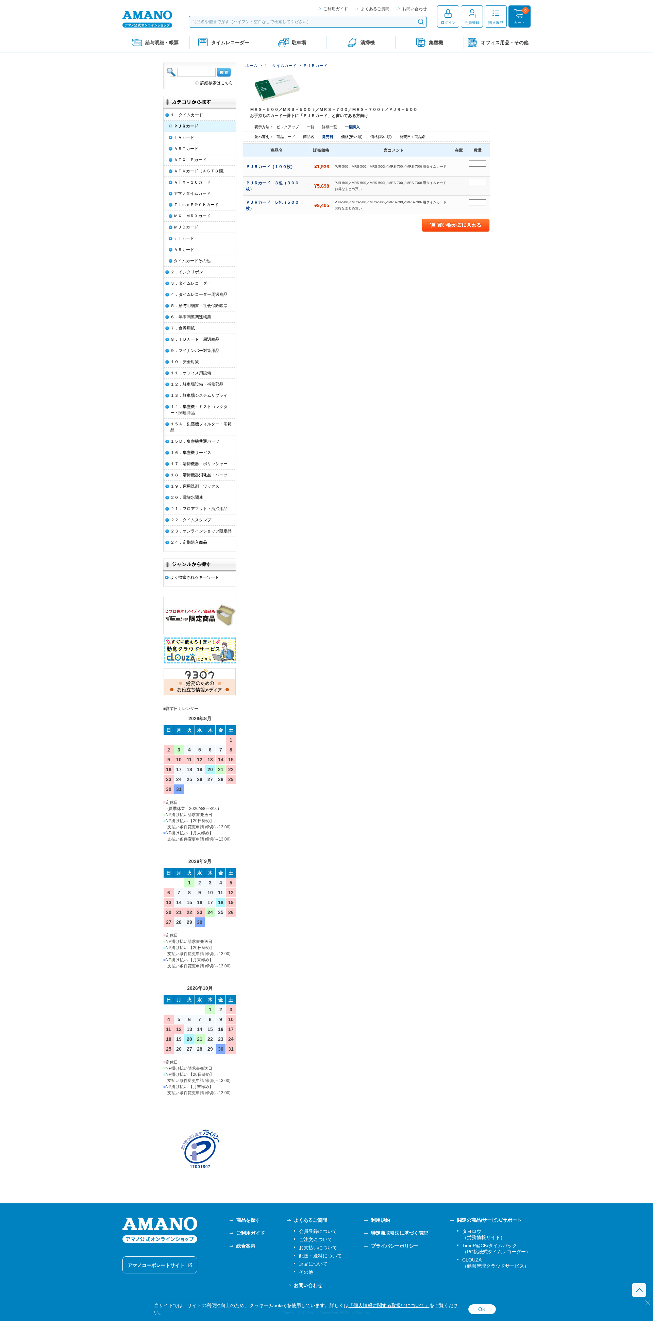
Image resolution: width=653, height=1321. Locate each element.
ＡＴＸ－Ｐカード (190, 159)
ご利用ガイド (335, 8)
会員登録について (318, 1231)
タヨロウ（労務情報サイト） (483, 1234)
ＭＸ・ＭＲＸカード (192, 216)
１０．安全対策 (184, 361)
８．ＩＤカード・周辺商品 (194, 339)
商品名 (309, 137)
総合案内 (245, 1246)
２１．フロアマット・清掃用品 (199, 508)
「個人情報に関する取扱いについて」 (389, 1305)
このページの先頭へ (639, 1290)
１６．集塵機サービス (190, 452)
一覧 (310, 127)
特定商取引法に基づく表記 (399, 1233)
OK (482, 1309)
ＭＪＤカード (186, 227)
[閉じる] (648, 1302)
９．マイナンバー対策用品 (194, 350)
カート (519, 22)
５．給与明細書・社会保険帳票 (199, 305)
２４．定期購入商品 (188, 542)
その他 (306, 1272)
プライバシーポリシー (395, 1246)
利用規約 (380, 1220)
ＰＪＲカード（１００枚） (271, 166)
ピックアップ (288, 127)
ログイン (448, 22)
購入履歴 (495, 22)
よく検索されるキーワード (194, 577)
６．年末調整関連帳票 (190, 317)
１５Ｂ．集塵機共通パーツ (194, 441)
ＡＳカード (184, 249)
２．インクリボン (186, 272)
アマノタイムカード (192, 193)
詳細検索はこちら (216, 83)
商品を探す (248, 1220)
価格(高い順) (381, 137)
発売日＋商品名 (413, 137)
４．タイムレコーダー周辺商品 (199, 294)
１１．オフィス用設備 (190, 373)
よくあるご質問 (375, 8)
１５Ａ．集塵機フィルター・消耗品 (201, 427)
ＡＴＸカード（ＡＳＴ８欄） (200, 171)
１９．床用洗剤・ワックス (194, 486)
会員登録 (472, 22)
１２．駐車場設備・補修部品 (196, 384)
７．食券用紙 (182, 328)
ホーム (251, 65)
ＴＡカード (184, 137)
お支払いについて (318, 1247)
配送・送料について (320, 1255)
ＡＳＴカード (186, 148)
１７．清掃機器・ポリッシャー (199, 463)
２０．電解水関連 (186, 497)
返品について (313, 1264)
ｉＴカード (184, 238)
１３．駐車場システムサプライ (199, 395)
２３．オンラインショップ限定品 (201, 531)
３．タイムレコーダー (190, 283)
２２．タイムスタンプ (190, 520)
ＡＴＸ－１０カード (192, 182)
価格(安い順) (352, 137)
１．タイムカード (280, 65)
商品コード (286, 137)
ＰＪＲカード (315, 65)
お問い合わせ (414, 8)
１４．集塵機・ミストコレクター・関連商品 (199, 409)
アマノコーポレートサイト (156, 1265)
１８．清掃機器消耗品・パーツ (199, 475)
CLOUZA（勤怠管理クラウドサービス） (495, 1263)
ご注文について (315, 1239)
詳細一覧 (329, 127)
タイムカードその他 (192, 260)
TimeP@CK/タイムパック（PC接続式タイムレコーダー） (496, 1248)
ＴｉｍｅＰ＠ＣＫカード (196, 204)
